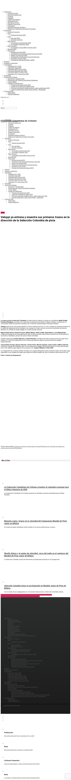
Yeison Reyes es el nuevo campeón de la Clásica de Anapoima (20, 596)
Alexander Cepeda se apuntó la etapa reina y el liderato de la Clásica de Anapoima (26, 595)
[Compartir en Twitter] (37, 314)
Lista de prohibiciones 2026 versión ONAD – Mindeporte (28, 89)
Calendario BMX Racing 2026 (17, 69)
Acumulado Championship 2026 (21, 43)
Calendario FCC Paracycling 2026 (18, 74)
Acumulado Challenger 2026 (20, 44)
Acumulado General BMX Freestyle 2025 (23, 47)
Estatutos (10, 18)
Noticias (6, 61)
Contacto (10, 16)
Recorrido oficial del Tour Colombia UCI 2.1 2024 (19, 736)
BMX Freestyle (12, 46)
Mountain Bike (12, 49)
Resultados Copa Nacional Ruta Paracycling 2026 (26, 54)
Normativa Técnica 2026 (18, 58)
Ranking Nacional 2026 (18, 35)
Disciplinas (7, 30)
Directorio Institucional (14, 15)
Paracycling (11, 50)
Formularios (11, 26)
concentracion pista (24, 446)
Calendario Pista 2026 (14, 68)
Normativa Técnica (13, 22)
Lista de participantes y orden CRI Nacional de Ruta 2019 (21, 764)
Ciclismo (15, 446)
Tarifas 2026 (11, 93)
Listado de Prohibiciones (15, 83)
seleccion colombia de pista (52, 446)
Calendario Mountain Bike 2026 (17, 71)
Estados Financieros (14, 24)
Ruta (9, 33)
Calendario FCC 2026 (14, 66)
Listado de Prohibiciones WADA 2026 (22, 86)
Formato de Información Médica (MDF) (23, 60)
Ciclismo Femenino (14, 32)
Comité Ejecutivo (13, 13)
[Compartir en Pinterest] (37, 316)
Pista (9, 36)
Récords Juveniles (17, 40)
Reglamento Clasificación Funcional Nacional (25, 57)
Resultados (7, 75)
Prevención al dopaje (10, 77)
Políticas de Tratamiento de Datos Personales (22, 29)
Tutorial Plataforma (13, 94)
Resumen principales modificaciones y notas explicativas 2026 (30, 88)
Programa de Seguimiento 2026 (21, 85)
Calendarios (8, 64)
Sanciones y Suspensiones (16, 79)
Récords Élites (15, 38)
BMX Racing (11, 41)
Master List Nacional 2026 (19, 55)
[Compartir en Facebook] (37, 313)
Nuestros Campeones (11, 63)
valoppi (19, 448)
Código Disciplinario (14, 19)
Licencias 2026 (9, 91)
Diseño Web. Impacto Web (11, 705)
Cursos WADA (12, 82)
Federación (7, 12)
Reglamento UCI (13, 21)
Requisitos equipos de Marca (17, 27)
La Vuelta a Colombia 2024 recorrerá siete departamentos (22, 778)
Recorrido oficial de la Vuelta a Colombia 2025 (18, 750)
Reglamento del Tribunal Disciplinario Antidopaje (23, 80)
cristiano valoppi (35, 446)
